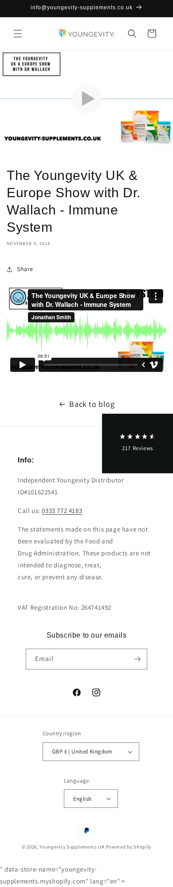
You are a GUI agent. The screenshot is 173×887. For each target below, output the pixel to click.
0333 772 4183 (62, 510)
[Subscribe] (137, 659)
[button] (18, 33)
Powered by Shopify (129, 847)
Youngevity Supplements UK (72, 847)
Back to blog (91, 404)
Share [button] (25, 269)
